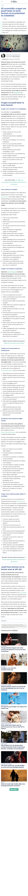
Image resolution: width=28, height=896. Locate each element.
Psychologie (4, 743)
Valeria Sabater (16, 56)
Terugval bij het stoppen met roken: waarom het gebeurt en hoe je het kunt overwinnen (13, 649)
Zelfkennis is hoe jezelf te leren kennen (14, 343)
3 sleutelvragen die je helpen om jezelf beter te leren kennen (14, 559)
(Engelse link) (5, 196)
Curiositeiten (4, 705)
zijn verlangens (11, 272)
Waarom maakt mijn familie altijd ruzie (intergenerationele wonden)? (13, 784)
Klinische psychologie (6, 764)
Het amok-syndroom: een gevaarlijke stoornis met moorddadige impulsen (12, 766)
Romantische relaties (6, 723)
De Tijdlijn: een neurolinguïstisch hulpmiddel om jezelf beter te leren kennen (14, 182)
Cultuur (2, 5)
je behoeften (17, 92)
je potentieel (23, 592)
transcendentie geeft (6, 370)
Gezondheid (4, 646)
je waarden (15, 112)
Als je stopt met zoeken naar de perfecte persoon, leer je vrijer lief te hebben (12, 726)
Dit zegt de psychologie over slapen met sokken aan (14, 707)
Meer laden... (14, 789)
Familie (2, 782)
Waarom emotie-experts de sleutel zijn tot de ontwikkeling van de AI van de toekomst (13, 688)
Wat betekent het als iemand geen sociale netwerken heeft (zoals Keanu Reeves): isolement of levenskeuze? (13, 747)
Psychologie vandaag (6, 685)
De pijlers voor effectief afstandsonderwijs (8, 669)
